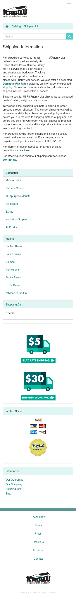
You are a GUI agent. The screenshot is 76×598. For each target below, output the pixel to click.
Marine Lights (14, 180)
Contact (38, 558)
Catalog (16, 26)
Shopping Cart (14, 304)
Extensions (12, 204)
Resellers (38, 542)
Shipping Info (31, 26)
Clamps (10, 262)
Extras (9, 211)
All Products (13, 227)
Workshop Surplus (16, 219)
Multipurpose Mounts (18, 196)
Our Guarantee (14, 479)
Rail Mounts (13, 269)
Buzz (8, 493)
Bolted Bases (13, 254)
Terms (38, 525)
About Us (38, 550)
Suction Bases (14, 246)
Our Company (14, 484)
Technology (38, 517)
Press (38, 533)
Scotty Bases (13, 277)
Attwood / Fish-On (16, 293)
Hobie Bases (13, 285)
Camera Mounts (15, 188)
